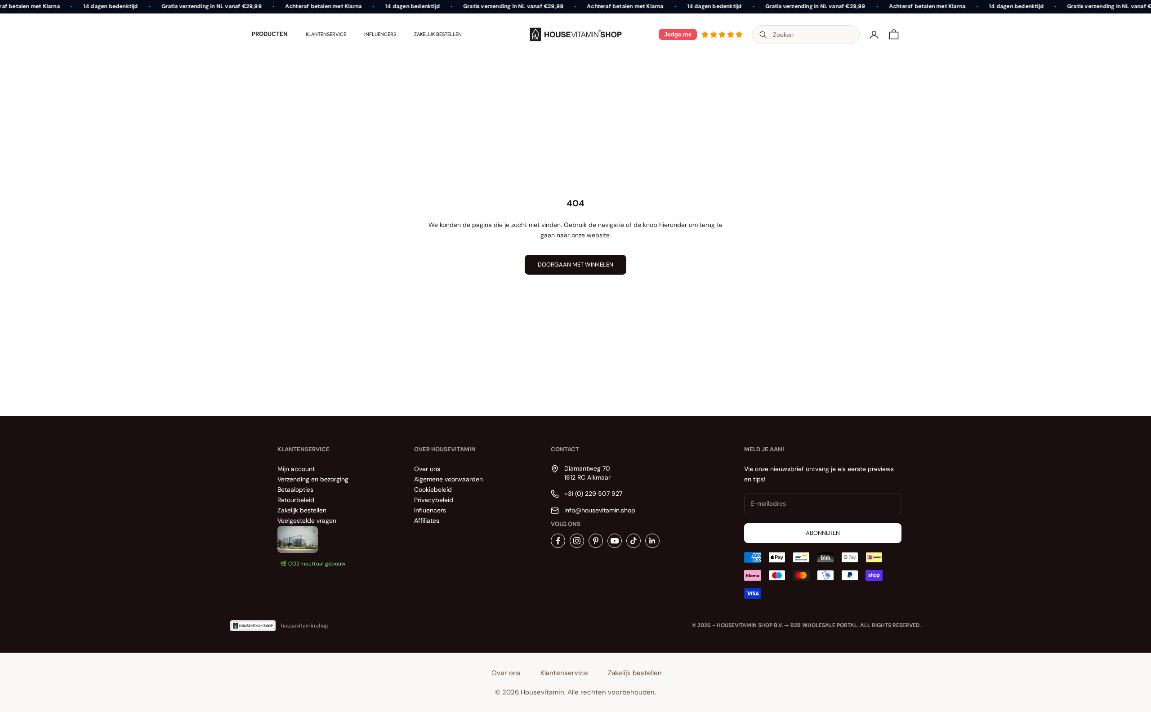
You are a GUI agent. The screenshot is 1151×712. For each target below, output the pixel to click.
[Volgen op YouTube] (614, 540)
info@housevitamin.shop (599, 510)
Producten (270, 34)
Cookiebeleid (433, 489)
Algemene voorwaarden (448, 479)
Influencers (380, 34)
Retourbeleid (295, 500)
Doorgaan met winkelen (575, 264)
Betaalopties (295, 489)
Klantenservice (326, 34)
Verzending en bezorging (312, 479)
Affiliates (426, 520)
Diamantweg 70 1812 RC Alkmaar (587, 472)
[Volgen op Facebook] (557, 540)
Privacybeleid (433, 500)
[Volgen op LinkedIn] (652, 540)
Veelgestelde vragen (306, 520)
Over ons (427, 469)
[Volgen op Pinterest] (595, 540)
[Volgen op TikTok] (633, 540)
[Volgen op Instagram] (576, 540)
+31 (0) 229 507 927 (593, 494)
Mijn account (296, 469)
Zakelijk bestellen (438, 34)
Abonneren (823, 533)
